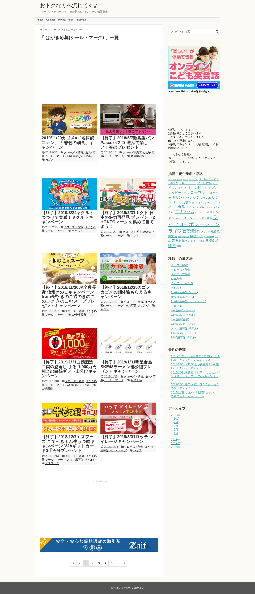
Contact (50, 19)
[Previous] (79, 563)
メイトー (179, 218)
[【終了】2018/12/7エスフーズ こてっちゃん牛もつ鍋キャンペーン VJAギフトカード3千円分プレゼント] (69, 418)
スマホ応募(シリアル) (80, 459)
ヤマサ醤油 (205, 218)
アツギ (215, 183)
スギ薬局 (185, 202)
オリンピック (197, 187)
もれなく (176, 287)
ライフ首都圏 (182, 230)
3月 (176, 425)
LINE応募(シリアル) (79, 156)
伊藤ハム (196, 236)
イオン (173, 187)
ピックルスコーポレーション (198, 207)
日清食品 (211, 241)
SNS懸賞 (176, 278)
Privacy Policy (65, 19)
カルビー (174, 192)
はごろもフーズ (207, 179)
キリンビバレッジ (186, 197)
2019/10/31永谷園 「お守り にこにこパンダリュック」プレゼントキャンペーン (195, 376)
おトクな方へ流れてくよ (69, 5)
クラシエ (205, 197)
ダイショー (197, 203)
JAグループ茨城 (175, 179)
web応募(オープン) (183, 323)
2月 (176, 429)
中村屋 (212, 231)
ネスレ (215, 202)
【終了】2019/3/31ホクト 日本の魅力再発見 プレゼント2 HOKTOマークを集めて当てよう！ (127, 219)
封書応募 (176, 305)
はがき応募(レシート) (184, 292)
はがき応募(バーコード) (186, 296)
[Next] (118, 563)
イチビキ (182, 188)
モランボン (191, 218)
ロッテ (137, 450)
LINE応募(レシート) (183, 332)
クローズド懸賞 (73, 152)
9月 (176, 422)
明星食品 (136, 380)
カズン (213, 187)
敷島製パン (137, 156)
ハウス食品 (176, 207)
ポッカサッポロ (203, 212)
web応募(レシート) (183, 310)
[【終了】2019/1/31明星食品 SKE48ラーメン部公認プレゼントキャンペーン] (128, 343)
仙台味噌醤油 (183, 237)
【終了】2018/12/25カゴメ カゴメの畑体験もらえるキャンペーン (126, 292)
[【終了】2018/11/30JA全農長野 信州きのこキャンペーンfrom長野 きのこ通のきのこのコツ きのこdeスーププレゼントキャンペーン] (69, 268)
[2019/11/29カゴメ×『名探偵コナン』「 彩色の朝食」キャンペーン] (69, 119)
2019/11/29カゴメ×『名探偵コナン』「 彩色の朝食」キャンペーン (68, 142)
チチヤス (207, 203)
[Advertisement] (99, 72)
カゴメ (49, 159)
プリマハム (184, 212)
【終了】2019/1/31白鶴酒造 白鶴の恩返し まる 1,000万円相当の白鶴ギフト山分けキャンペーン (69, 369)
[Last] (124, 563)
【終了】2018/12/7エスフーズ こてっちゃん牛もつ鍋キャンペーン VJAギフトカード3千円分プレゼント (68, 443)
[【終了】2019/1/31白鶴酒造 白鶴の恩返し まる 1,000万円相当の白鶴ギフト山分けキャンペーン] (69, 343)
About (40, 19)
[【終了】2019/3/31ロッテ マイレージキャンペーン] (128, 418)
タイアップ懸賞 (180, 274)
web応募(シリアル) (137, 305)
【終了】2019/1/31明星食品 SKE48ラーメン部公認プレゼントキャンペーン (126, 367)
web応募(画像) (180, 319)
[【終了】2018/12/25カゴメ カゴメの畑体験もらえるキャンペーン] (128, 268)
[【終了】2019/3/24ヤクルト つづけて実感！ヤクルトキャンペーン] (69, 194)
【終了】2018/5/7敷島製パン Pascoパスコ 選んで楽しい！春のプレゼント (127, 142)
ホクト (135, 235)
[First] (73, 563)
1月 (176, 433)
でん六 (185, 179)
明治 (172, 245)
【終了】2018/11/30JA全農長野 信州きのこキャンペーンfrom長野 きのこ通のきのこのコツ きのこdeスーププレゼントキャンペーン (69, 296)
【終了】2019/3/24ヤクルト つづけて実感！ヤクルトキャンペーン (68, 217)
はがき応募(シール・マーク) (188, 301)
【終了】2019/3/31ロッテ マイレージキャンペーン (127, 439)
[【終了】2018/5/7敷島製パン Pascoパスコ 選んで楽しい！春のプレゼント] (128, 119)
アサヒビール (187, 183)
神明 (179, 246)
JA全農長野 (79, 314)
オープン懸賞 (179, 265)
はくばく (193, 179)
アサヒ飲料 (204, 183)
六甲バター (209, 236)
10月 (177, 418)
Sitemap (81, 19)
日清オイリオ (198, 241)
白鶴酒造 (47, 388)
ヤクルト (77, 230)
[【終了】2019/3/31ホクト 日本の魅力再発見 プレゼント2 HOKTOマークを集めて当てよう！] (128, 194)
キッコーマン (194, 192)
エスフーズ (52, 463)
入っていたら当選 (182, 283)
